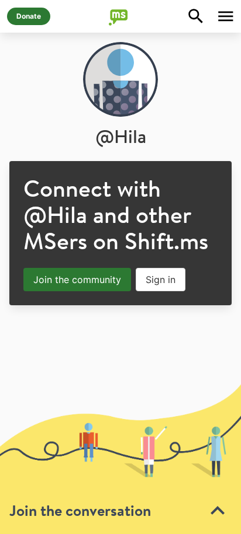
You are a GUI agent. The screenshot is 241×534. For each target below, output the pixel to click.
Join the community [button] (77, 279)
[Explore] (196, 16)
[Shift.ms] (120, 16)
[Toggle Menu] (226, 16)
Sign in (160, 279)
